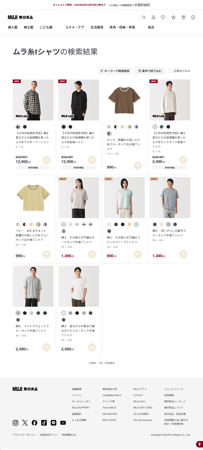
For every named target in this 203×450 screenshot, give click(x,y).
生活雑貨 (97, 27)
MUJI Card (139, 401)
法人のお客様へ (141, 413)
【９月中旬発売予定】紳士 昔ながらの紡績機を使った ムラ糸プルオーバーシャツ (34, 139)
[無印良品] (25, 389)
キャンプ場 (109, 401)
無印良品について (173, 407)
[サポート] (193, 17)
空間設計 (76, 413)
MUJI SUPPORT (81, 407)
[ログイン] (153, 17)
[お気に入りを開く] (163, 17)
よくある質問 (79, 420)
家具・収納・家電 (122, 27)
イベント (76, 395)
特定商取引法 (69, 434)
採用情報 (169, 395)
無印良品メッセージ (175, 401)
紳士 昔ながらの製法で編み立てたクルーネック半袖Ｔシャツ (78, 332)
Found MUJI (109, 407)
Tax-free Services (142, 420)
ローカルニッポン (81, 401)
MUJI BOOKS (110, 413)
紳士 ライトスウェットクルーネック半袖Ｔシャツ (32, 330)
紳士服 (28, 27)
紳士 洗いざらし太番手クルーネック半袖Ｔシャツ (169, 235)
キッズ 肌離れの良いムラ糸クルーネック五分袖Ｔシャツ (123, 146)
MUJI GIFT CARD (142, 407)
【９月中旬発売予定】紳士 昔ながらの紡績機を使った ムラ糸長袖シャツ (79, 139)
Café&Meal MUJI (112, 395)
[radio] (18, 126)
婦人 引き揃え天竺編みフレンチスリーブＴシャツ (123, 241)
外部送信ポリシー (49, 434)
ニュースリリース (173, 389)
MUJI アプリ (140, 389)
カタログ (138, 395)
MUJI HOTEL (110, 420)
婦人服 (12, 27)
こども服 (46, 27)
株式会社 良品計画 (175, 413)
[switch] (47, 160)
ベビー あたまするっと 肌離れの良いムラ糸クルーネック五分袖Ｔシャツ (32, 237)
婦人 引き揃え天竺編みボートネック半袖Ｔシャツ (78, 241)
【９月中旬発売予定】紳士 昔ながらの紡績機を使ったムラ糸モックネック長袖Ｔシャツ (170, 142)
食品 (151, 27)
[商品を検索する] (144, 17)
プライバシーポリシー (24, 434)
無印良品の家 (110, 389)
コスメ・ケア (74, 27)
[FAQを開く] (184, 17)
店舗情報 (76, 389)
